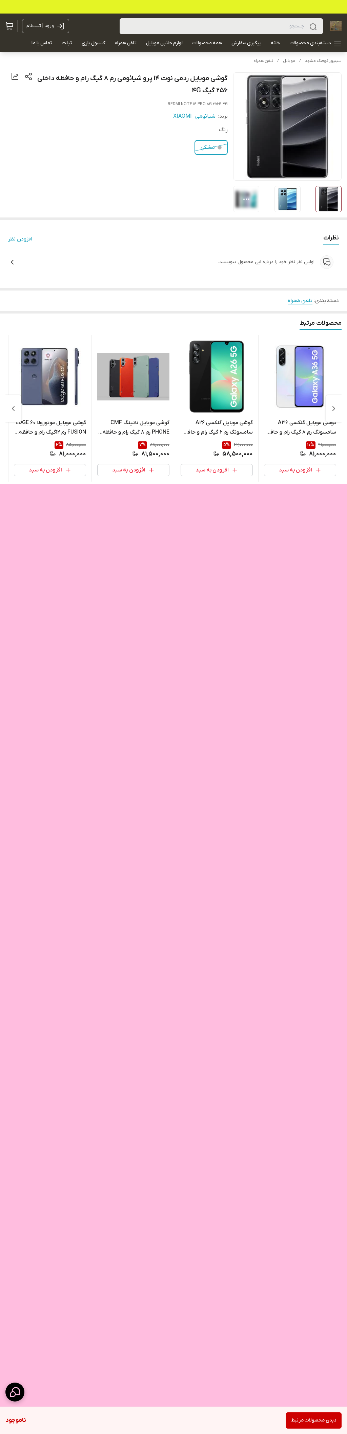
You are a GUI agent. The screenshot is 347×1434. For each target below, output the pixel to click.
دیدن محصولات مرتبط (313, 1420)
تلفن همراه (263, 61)
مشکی (208, 147)
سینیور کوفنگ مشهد (323, 61)
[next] (13, 408)
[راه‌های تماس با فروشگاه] (14, 1392)
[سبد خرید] (9, 26)
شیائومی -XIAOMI (194, 116)
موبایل (289, 61)
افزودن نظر (20, 239)
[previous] (334, 408)
